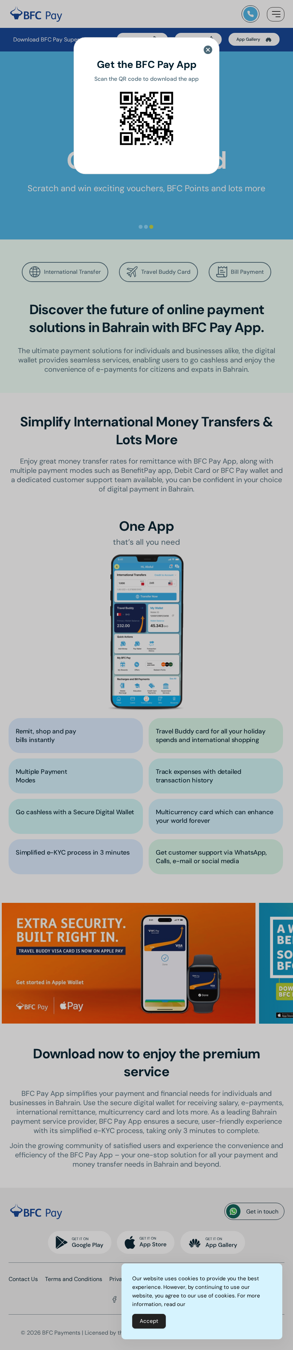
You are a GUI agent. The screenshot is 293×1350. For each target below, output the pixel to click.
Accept (149, 1321)
